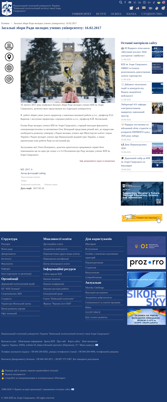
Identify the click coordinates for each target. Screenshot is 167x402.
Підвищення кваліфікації (56, 258)
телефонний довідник (107, 351)
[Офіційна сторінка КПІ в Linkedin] (139, 2)
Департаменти (8, 253)
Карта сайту (74, 341)
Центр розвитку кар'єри (13, 308)
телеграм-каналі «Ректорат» (52, 378)
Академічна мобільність (55, 249)
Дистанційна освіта (53, 244)
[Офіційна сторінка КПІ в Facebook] (125, 2)
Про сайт (61, 341)
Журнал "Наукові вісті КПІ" (57, 303)
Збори (23, 181)
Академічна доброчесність (98, 297)
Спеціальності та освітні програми (102, 302)
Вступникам (91, 249)
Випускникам (92, 272)
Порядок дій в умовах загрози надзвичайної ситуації (31, 370)
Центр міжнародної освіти (56, 263)
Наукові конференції (53, 284)
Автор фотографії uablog (33, 173)
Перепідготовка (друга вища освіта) (61, 253)
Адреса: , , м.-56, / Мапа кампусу (47, 345)
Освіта (116, 13)
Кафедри (5, 268)
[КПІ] (159, 2)
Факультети (7, 263)
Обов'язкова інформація (30, 341)
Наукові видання (51, 279)
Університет (81, 13)
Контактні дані (8, 341)
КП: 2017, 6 (26, 169)
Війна (88, 307)
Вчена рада (7, 249)
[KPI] (164, 2)
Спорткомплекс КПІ (11, 293)
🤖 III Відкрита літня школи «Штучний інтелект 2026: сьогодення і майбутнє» (135, 52)
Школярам (90, 244)
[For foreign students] (162, 7)
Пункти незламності (15, 374)
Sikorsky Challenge (94, 287)
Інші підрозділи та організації (16, 273)
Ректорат (5, 244)
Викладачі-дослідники (96, 292)
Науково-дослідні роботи (55, 288)
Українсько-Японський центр (16, 303)
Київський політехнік (30, 184)
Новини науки (50, 184)
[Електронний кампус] (150, 7)
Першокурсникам (94, 262)
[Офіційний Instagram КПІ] (144, 2)
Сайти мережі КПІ (52, 274)
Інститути (6, 258)
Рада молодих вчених (30, 177)
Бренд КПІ (49, 341)
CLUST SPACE (92, 312)
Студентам (90, 267)
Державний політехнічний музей (18, 284)
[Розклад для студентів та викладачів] (143, 7)
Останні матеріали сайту (139, 43)
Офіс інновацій (9, 313)
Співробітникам (93, 277)
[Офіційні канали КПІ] (135, 2)
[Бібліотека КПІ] (156, 7)
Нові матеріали (89, 341)
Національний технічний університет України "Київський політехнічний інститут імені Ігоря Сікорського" (37, 8)
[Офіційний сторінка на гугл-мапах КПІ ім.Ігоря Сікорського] (149, 2)
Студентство (151, 13)
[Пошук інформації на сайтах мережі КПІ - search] (120, 2)
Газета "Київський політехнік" (58, 298)
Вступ (101, 13)
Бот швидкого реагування (86, 359)
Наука (131, 13)
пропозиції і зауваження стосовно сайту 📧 (52, 389)
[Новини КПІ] (131, 7)
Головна (5, 23)
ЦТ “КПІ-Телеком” (10, 288)
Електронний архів (53, 293)
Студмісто (6, 298)
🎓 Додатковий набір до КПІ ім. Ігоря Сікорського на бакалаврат (135, 162)
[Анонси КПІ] (137, 7)
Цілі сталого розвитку (96, 317)
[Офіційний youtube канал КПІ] (130, 2)
